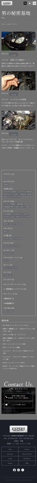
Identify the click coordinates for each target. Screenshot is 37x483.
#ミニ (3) (7, 272)
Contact (10, 463)
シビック (11, 224)
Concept (27, 449)
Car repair (10, 454)
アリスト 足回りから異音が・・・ (15, 60)
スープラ (27, 217)
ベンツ (6, 260)
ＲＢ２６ (29, 192)
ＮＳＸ (6, 224)
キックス (17, 197)
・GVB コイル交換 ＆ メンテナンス (14, 335)
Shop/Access (27, 458)
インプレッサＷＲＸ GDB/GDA (13, 204)
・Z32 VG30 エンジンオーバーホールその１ (16, 325)
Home (10, 449)
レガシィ (22, 207)
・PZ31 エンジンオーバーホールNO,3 (14, 363)
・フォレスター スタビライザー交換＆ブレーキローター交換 (18, 358)
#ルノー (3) (8, 265)
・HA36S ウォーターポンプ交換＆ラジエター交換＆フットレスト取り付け (19, 367)
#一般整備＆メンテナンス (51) (15, 289)
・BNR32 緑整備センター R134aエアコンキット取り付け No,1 (19, 339)
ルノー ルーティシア (10, 268)
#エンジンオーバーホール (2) (15, 284)
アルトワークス (8, 246)
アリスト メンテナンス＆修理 (13, 99)
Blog (27, 463)
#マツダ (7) (8, 228)
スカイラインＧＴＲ (10, 192)
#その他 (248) (9, 308)
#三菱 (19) (7, 235)
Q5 (5, 177)
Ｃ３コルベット (8, 253)
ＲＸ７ (6, 231)
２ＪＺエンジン (17, 214)
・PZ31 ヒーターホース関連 (11, 347)
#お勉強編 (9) (9, 303)
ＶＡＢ (16, 207)
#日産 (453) (8, 188)
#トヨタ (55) (8, 211)
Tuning (10, 458)
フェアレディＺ (21, 192)
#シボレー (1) (9, 250)
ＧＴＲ (29, 194)
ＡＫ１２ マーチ (8, 197)
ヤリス (12, 217)
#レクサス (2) (9, 181)
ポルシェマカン (8, 311)
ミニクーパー (8, 275)
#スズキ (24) (8, 243)
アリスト (13, 55)
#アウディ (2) (9, 174)
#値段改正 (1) (9, 298)
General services (27, 454)
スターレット (19, 217)
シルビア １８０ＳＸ (19, 194)
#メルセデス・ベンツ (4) (13, 257)
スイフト (16, 246)
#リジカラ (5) (9, 279)
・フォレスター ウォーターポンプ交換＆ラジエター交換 (18, 352)
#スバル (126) (9, 201)
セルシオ (26, 214)
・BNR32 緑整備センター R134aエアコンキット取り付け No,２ (19, 330)
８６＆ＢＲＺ (8, 214)
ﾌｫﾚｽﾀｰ (28, 207)
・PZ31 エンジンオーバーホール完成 (14, 344)
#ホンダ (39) (8, 221)
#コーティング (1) (10, 293)
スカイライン (8, 194)
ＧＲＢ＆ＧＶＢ (8, 207)
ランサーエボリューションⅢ (12, 238)
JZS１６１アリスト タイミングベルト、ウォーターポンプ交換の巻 (17, 140)
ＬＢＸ (6, 184)
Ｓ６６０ (18, 224)
